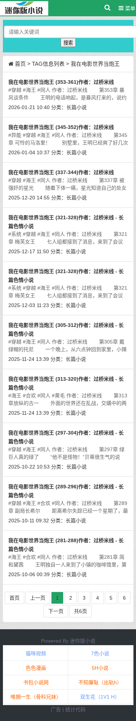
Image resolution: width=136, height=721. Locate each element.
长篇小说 (76, 107)
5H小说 (100, 668)
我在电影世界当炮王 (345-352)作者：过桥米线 (61, 127)
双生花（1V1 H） (100, 697)
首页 (20, 64)
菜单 (129, 8)
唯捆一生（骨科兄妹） (36, 697)
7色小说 (100, 653)
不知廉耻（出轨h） (100, 682)
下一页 (55, 611)
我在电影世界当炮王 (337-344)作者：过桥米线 (61, 172)
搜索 (68, 43)
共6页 (80, 611)
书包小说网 (36, 682)
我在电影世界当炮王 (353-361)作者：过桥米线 (61, 82)
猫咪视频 (36, 653)
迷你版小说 (82, 641)
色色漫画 (36, 668)
